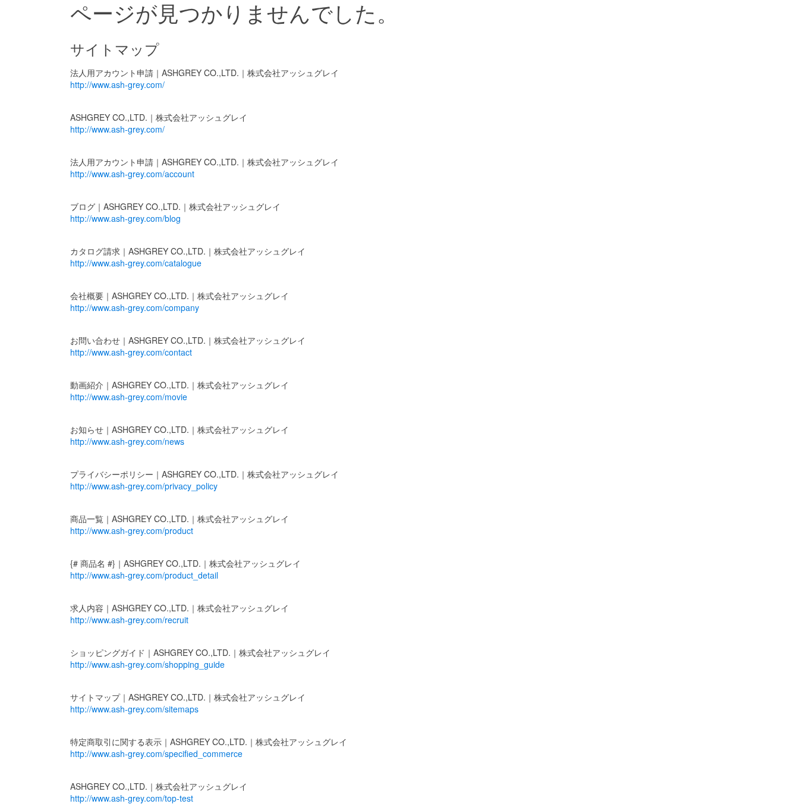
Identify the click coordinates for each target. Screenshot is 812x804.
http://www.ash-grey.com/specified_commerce (156, 753)
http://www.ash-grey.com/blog (125, 218)
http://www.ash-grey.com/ (117, 84)
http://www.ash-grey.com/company (134, 307)
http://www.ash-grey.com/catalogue (136, 263)
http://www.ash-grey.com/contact (131, 352)
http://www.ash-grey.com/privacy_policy (144, 486)
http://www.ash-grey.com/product (131, 530)
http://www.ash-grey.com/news (127, 441)
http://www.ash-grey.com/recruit (129, 620)
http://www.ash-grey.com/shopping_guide (147, 664)
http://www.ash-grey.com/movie (128, 397)
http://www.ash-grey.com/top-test (131, 798)
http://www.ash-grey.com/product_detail (144, 575)
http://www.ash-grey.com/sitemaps (134, 709)
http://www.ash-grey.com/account (132, 174)
